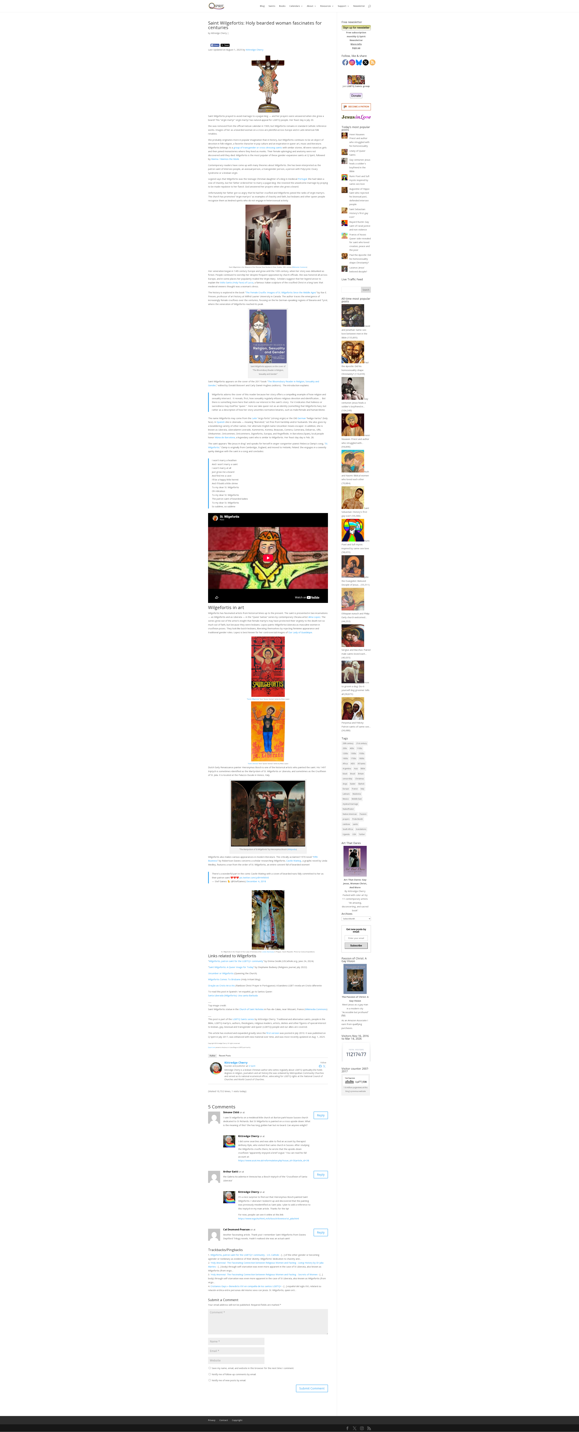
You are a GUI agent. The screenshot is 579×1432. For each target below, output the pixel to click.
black (345, 773)
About (310, 6)
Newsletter (359, 6)
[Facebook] (320, 1066)
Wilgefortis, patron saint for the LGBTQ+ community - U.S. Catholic (244, 1254)
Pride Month (357, 819)
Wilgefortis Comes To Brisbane (224, 979)
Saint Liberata (253, 763)
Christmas (359, 778)
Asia (356, 768)
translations (361, 829)
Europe (346, 788)
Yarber (362, 834)
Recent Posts (225, 1056)
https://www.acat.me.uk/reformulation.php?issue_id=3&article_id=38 (273, 1160)
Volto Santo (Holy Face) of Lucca (236, 282)
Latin (254, 418)
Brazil (352, 773)
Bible (363, 768)
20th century (348, 743)
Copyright (237, 1420)
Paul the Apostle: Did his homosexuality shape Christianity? (360, 258)
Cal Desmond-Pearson (236, 1229)
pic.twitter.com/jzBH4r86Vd (254, 877)
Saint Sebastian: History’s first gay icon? (358, 213)
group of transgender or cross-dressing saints (258, 147)
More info (356, 44)
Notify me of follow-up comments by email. (234, 1374)
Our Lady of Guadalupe (300, 632)
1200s (345, 753)
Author (212, 1056)
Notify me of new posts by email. (229, 1380)
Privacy (211, 1420)
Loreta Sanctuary (268, 952)
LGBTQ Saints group (358, 86)
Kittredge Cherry (219, 33)
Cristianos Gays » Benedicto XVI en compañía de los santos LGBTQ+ (246, 1286)
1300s (353, 753)
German (301, 418)
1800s (361, 758)
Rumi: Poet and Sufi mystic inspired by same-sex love (359, 180)
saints (355, 824)
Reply (321, 1115)
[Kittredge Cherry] (216, 1072)
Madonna (357, 794)
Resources (325, 6)
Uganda (346, 834)
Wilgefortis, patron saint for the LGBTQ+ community (236, 961)
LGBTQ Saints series (243, 1019)
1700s (353, 758)
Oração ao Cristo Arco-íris (221, 985)
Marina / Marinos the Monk (225, 158)
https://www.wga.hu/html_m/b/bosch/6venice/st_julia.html (268, 1218)
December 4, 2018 (256, 881)
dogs (345, 784)
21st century (361, 743)
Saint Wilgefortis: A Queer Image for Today (231, 967)
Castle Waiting (293, 860)
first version (272, 1032)
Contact (223, 1420)
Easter (352, 784)
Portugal (302, 178)
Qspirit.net (211, 1047)
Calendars (294, 6)
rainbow (346, 824)
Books (282, 6)
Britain (361, 773)
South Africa (348, 829)
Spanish (221, 421)
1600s (345, 758)
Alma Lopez (314, 616)
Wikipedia (292, 849)
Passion (363, 814)
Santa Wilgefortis (253, 699)
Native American (350, 814)
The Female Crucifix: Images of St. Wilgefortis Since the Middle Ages (281, 292)
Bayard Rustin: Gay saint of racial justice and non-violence (359, 225)
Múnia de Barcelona (225, 437)
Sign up (356, 47)
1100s (359, 748)
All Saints (361, 763)
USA (354, 834)
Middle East (357, 799)
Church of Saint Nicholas (251, 1009)
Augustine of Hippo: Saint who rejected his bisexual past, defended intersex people (359, 196)
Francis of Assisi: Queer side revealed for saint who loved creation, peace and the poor (360, 242)
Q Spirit (252, 1065)
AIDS (353, 763)
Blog (262, 6)
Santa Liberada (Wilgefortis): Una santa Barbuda (233, 995)
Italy (362, 788)
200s (345, 748)
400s (352, 748)
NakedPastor (348, 809)
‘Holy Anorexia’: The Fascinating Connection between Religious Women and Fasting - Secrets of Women (264, 1274)
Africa (345, 763)
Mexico (346, 799)
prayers (346, 819)
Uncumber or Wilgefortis (221, 973)
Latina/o (346, 794)
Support (342, 6)
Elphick (361, 784)
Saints (272, 6)
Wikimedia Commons (299, 267)
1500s (361, 753)
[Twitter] (324, 1066)
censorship (347, 778)
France (355, 788)
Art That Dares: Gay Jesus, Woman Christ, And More (355, 883)
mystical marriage (350, 804)
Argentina (347, 768)
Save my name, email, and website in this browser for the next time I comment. (253, 1368)
